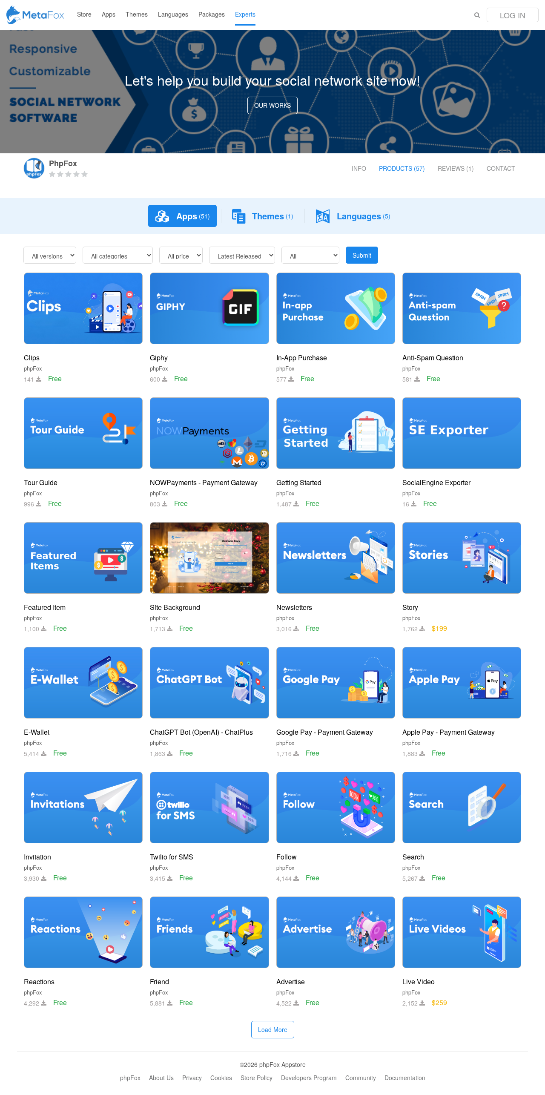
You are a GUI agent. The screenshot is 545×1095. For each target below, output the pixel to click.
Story (410, 607)
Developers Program (309, 1077)
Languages (173, 14)
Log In (512, 14)
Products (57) (402, 168)
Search (413, 857)
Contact (501, 168)
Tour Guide (40, 482)
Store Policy (256, 1077)
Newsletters (294, 607)
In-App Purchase (301, 357)
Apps (108, 14)
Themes (137, 14)
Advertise (290, 981)
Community (360, 1077)
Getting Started (298, 482)
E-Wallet (36, 732)
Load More (272, 1029)
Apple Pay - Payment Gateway (448, 732)
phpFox (33, 368)
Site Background (175, 607)
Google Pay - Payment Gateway (324, 732)
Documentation (404, 1077)
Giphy (159, 357)
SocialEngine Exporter (436, 482)
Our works (272, 105)
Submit (362, 255)
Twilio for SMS (171, 857)
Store (84, 14)
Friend (159, 981)
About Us (161, 1077)
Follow (286, 857)
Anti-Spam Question (432, 357)
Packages (211, 14)
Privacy (192, 1077)
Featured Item (45, 607)
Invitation (37, 857)
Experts (245, 14)
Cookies (221, 1077)
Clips (32, 357)
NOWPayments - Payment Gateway (204, 482)
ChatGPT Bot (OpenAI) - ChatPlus (201, 732)
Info (359, 168)
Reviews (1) (456, 168)
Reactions (39, 981)
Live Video (418, 981)
